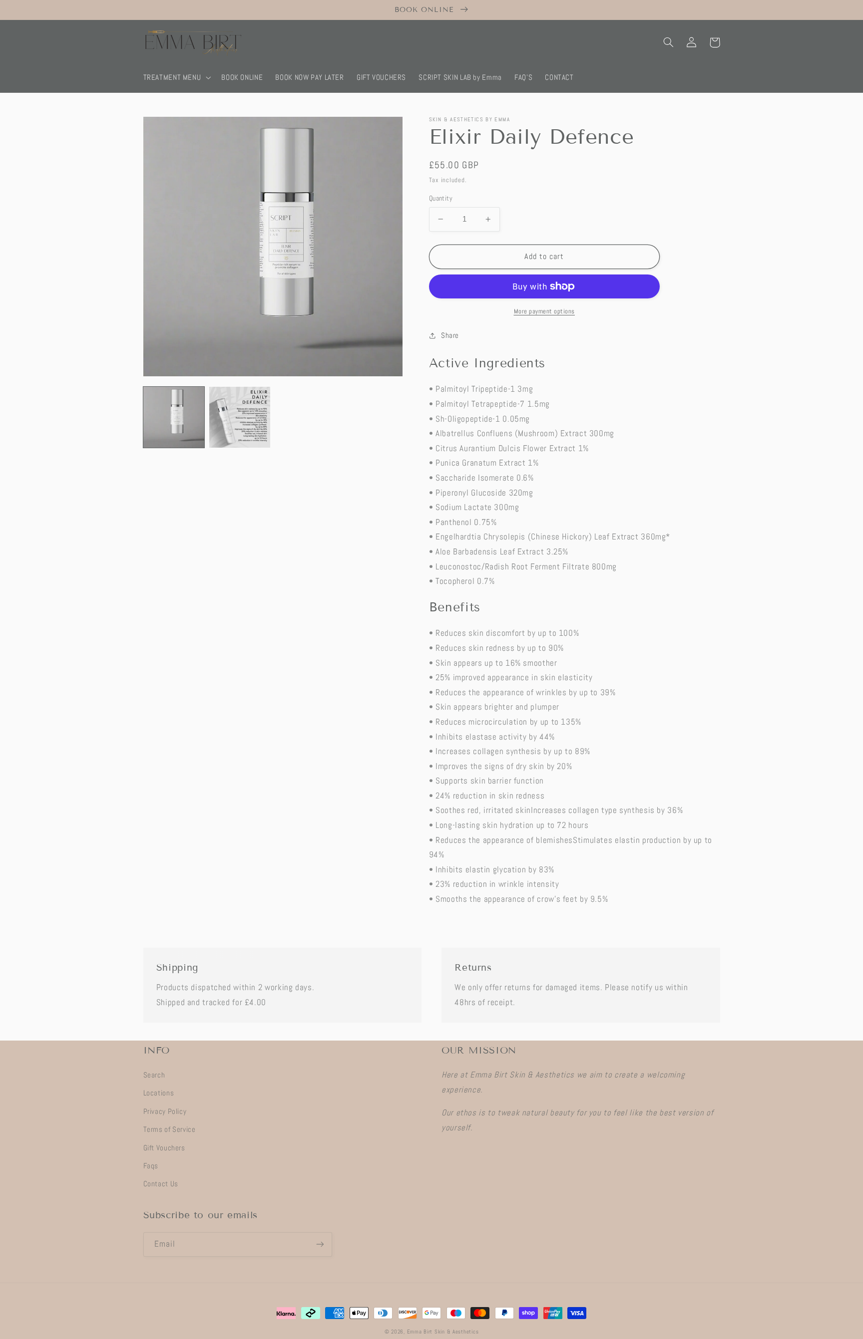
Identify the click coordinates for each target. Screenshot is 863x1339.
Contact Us (160, 1183)
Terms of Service (169, 1129)
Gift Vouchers (164, 1147)
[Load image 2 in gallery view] (239, 417)
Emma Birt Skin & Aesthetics (443, 1332)
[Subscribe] (319, 1244)
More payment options (544, 311)
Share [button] (450, 335)
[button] (176, 77)
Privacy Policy (165, 1111)
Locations (158, 1092)
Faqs (151, 1165)
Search (154, 1075)
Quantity (440, 198)
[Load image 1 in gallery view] (173, 417)
